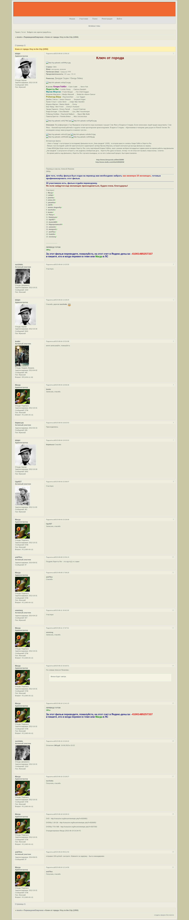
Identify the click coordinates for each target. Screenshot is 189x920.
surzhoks (19, 265)
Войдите (30, 32)
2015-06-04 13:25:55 (61, 264)
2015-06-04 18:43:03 (61, 422)
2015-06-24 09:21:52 (61, 852)
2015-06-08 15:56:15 (61, 557)
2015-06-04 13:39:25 (61, 300)
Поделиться (50, 53)
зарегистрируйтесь (44, 32)
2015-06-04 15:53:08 (61, 341)
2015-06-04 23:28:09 (61, 519)
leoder (17, 341)
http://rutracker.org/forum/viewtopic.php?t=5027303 (79, 827)
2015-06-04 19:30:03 (61, 440)
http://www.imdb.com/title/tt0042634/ (110, 162)
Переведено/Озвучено (33, 37)
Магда (18, 385)
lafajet (17, 54)
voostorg (19, 610)
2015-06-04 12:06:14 (61, 53)
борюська (19, 423)
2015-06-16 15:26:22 (61, 741)
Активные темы (94, 26)
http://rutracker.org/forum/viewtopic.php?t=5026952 (78, 822)
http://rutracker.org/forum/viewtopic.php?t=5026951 (69, 818)
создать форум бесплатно (164, 915)
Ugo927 (18, 482)
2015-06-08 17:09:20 (61, 572)
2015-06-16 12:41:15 (61, 703)
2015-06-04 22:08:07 (61, 481)
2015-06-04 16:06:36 (61, 385)
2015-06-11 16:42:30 (61, 610)
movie (19, 37)
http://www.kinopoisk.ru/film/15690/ (110, 160)
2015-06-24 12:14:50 (61, 867)
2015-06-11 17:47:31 (61, 628)
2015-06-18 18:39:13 (61, 814)
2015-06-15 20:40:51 (61, 666)
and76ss (18, 557)
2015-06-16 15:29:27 (61, 776)
